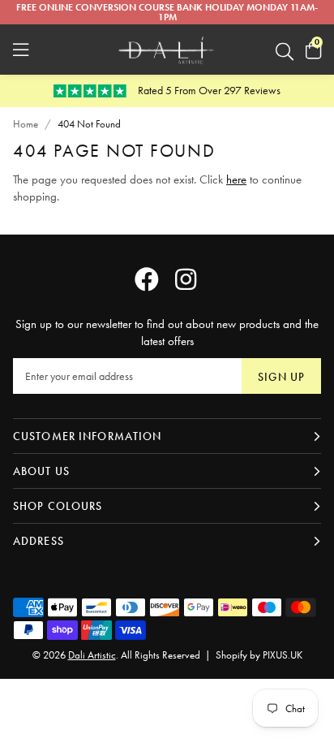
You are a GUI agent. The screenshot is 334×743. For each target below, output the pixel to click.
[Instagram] (187, 279)
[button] (313, 49)
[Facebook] (147, 279)
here (236, 179)
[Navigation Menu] (21, 49)
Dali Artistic (167, 49)
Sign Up (281, 376)
